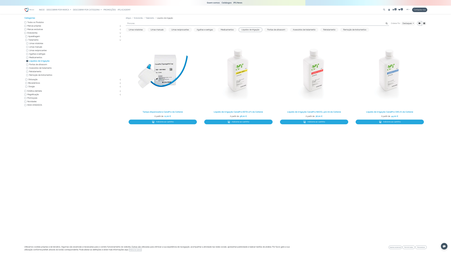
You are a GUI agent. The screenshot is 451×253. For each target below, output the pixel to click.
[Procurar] (384, 9)
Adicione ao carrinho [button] (165, 122)
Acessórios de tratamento (40, 68)
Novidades (32, 101)
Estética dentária (34, 91)
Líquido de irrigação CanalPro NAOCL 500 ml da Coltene (314, 112)
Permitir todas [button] (408, 247)
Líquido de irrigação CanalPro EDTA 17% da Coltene (238, 112)
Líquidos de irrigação (39, 61)
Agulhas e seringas (37, 54)
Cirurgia (31, 86)
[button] (408, 23)
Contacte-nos (420, 10)
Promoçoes (32, 98)
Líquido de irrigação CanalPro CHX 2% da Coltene (389, 112)
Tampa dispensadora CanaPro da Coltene (163, 112)
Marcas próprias (34, 26)
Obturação (33, 79)
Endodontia (32, 33)
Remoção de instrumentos (40, 75)
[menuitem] (214, 2)
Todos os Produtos (35, 22)
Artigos (128, 18)
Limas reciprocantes (38, 50)
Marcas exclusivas (35, 29)
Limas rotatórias (36, 43)
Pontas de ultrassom (38, 64)
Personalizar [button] (421, 247)
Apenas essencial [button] (395, 247)
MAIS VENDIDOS (34, 105)
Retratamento (35, 71)
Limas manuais (35, 47)
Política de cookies (135, 250)
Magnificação (33, 94)
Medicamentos (35, 57)
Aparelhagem (34, 36)
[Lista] (424, 23)
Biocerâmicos (34, 83)
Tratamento (33, 40)
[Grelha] (419, 23)
